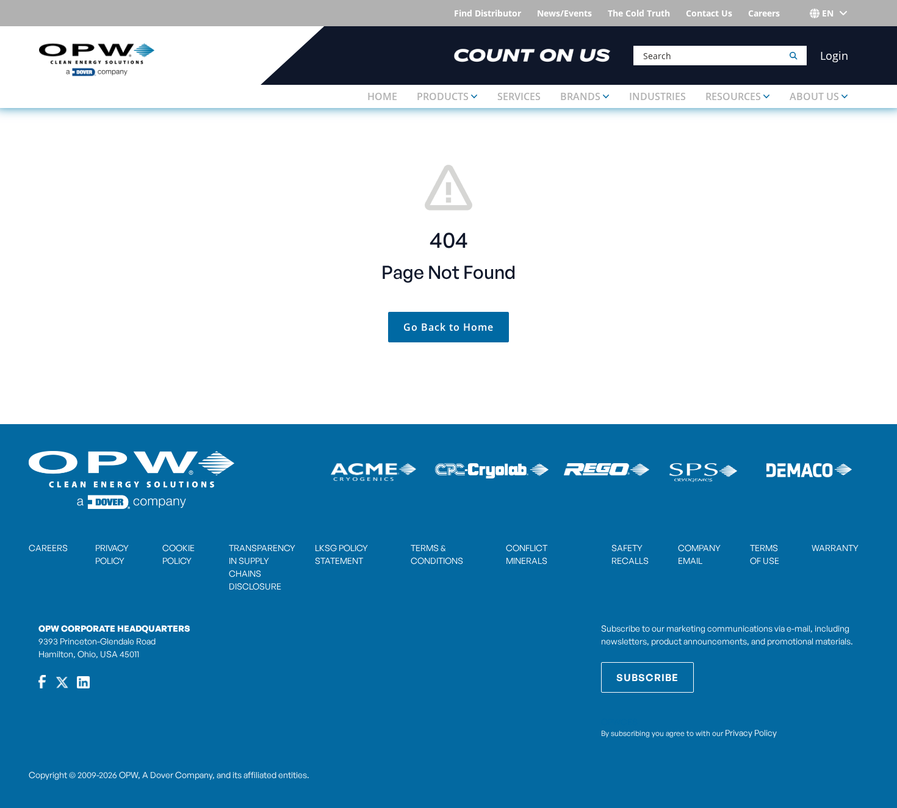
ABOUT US (814, 96)
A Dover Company (177, 775)
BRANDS (580, 96)
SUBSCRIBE (647, 677)
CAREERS (48, 548)
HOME (382, 96)
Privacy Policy (751, 732)
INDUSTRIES (657, 96)
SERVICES (519, 96)
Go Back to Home (448, 327)
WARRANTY (835, 548)
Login (834, 55)
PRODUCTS (443, 96)
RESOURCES (733, 96)
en (828, 13)
